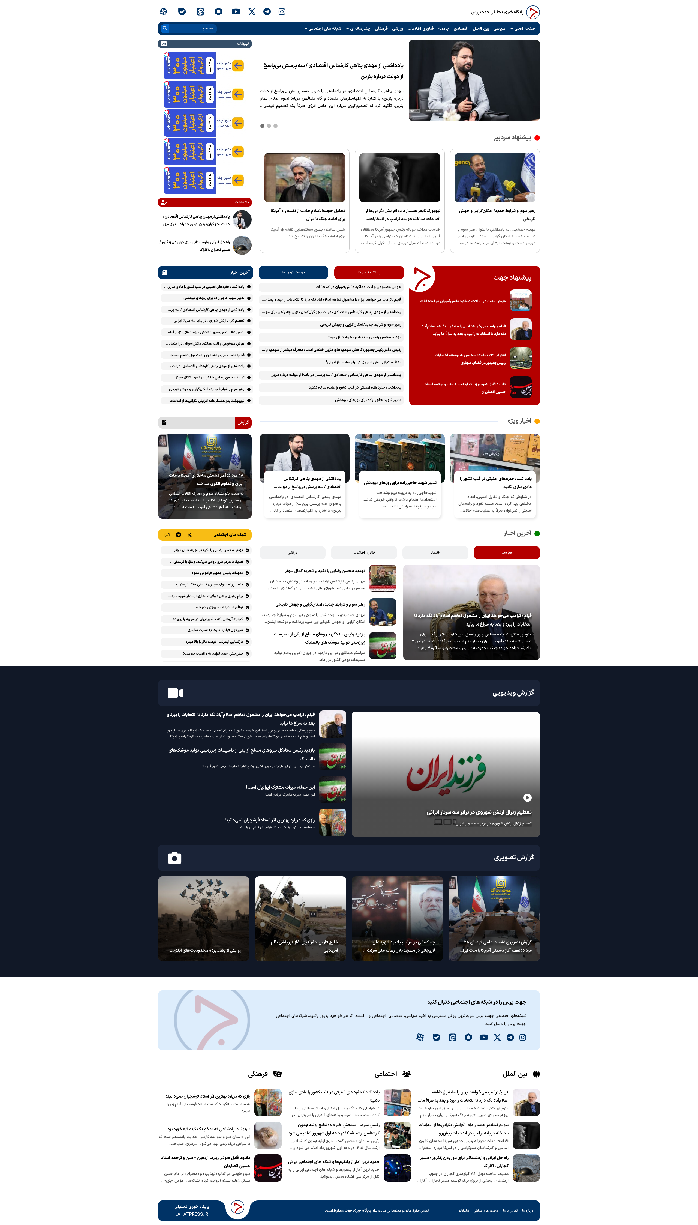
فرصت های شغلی (486, 1210)
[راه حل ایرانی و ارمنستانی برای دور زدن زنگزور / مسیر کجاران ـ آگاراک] (242, 246)
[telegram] (267, 12)
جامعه (443, 29)
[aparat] (163, 12)
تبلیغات (463, 1210)
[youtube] (236, 12)
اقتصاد (435, 552)
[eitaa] (200, 12)
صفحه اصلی (524, 29)
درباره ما (528, 1210)
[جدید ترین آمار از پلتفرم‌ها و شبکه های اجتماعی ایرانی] (397, 1169)
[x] (252, 12)
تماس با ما (510, 1210)
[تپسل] (166, 55)
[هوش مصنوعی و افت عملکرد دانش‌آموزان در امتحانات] (521, 301)
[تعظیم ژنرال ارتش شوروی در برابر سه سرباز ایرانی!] (446, 836)
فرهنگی (381, 29)
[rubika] (218, 12)
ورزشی (397, 29)
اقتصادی (461, 29)
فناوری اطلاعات (421, 29)
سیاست (507, 552)
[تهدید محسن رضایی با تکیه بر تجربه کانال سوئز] (382, 579)
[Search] (165, 28)
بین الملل (481, 29)
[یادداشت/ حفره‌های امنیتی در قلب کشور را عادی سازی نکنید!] (474, 120)
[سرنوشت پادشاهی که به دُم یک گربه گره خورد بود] (268, 1136)
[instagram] (282, 12)
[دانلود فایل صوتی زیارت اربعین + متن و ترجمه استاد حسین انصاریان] (521, 388)
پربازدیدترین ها (369, 272)
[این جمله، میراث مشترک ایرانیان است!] (332, 790)
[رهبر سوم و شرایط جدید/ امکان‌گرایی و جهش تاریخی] (495, 201)
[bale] (181, 12)
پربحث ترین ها (293, 272)
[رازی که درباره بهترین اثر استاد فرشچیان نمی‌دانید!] (332, 823)
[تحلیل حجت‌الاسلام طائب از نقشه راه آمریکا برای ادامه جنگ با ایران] (304, 201)
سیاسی (499, 29)
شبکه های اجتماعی (324, 29)
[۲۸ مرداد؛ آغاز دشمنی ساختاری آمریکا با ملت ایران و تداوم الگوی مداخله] (205, 517)
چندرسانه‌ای (360, 29)
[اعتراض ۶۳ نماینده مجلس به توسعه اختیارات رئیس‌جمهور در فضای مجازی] (521, 359)
